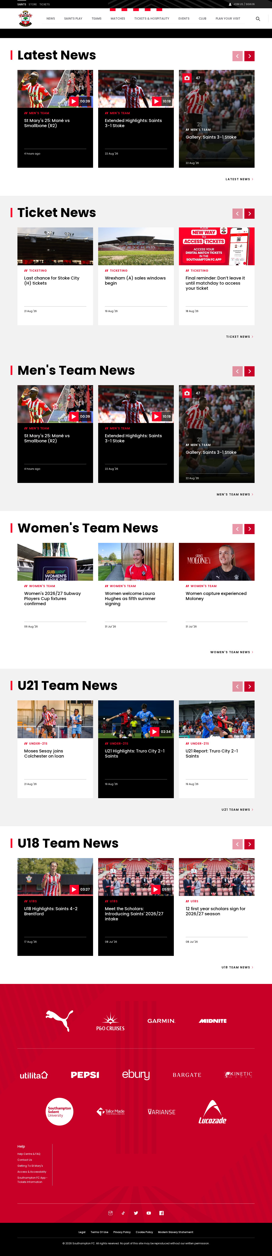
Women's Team (42, 586)
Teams (96, 18)
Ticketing (38, 270)
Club (202, 18)
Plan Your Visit (228, 18)
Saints (21, 4)
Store (33, 4)
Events (183, 18)
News (51, 18)
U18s (33, 901)
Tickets (44, 4)
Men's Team (39, 113)
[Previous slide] (237, 56)
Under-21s (38, 743)
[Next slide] (249, 56)
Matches (118, 18)
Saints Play (73, 18)
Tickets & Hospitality (151, 18)
